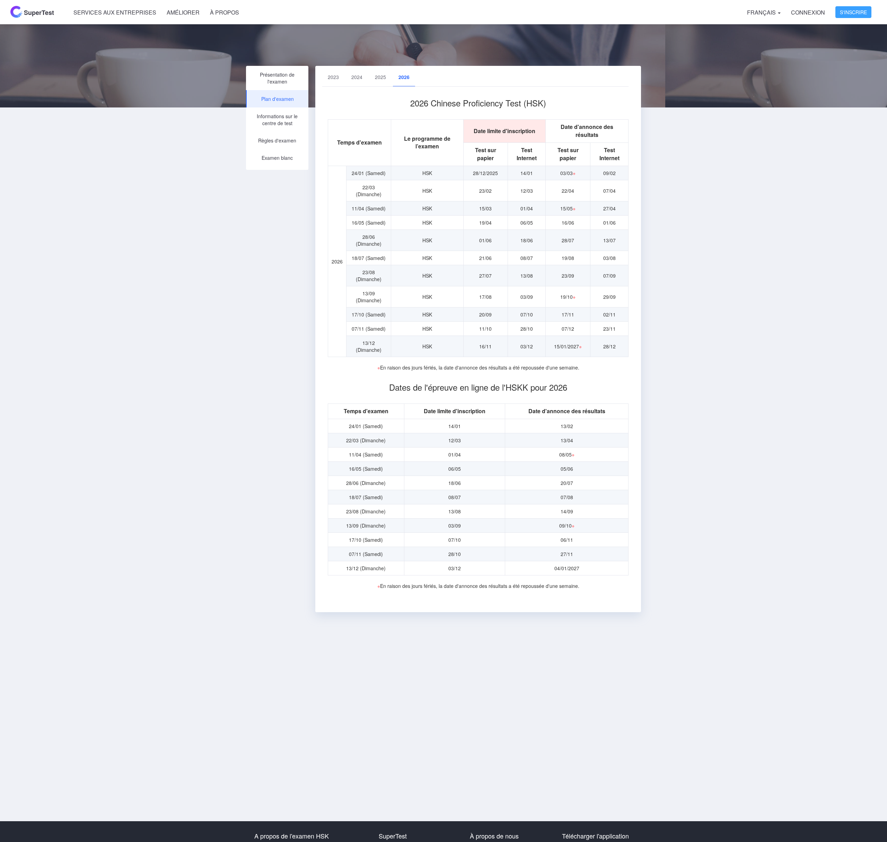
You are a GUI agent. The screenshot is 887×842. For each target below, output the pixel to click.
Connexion (808, 12)
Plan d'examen (277, 98)
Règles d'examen (277, 140)
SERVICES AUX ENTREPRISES (114, 12)
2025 (380, 76)
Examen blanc (277, 157)
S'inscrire (853, 12)
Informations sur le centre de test (277, 120)
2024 (356, 76)
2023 (333, 76)
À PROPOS (224, 12)
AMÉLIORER (183, 12)
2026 (404, 76)
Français (762, 12)
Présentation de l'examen (277, 78)
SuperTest (38, 12)
